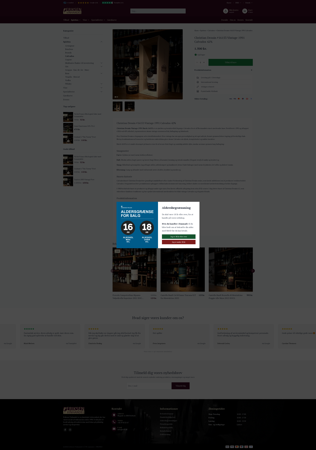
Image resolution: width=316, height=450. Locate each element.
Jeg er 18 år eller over (179, 236)
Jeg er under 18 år (178, 242)
